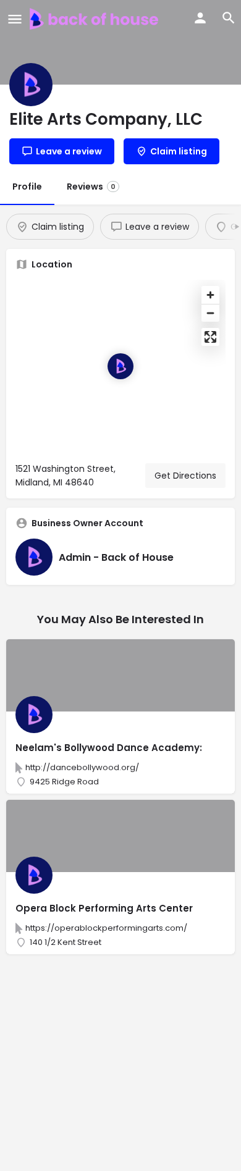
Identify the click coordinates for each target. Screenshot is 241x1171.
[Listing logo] (31, 84)
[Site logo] (95, 19)
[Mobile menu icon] (14, 19)
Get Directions (185, 475)
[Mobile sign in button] (200, 18)
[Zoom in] (210, 295)
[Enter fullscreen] (210, 337)
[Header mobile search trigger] (229, 18)
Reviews (91, 186)
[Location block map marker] (120, 366)
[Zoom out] (210, 313)
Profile (27, 186)
